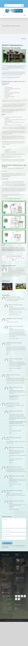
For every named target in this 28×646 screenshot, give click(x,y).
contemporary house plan (11, 250)
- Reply (19, 297)
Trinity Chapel (5, 611)
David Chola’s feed (6, 592)
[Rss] (16, 596)
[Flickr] (19, 599)
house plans (23, 250)
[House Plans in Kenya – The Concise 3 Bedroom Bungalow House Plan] (17, 567)
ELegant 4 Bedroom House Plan (22, 560)
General (3, 244)
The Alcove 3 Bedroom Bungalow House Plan (7, 604)
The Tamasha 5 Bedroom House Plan (7, 600)
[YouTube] (16, 599)
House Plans (12, 247)
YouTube (16, 247)
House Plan (19, 250)
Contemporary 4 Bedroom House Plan (13, 249)
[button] (3, 287)
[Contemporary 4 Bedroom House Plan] (14, 56)
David (4, 247)
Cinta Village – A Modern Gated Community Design (7, 608)
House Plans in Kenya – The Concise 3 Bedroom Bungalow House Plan (22, 569)
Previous (22, 38)
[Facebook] (19, 596)
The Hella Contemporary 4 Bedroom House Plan (7, 596)
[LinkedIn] (25, 596)
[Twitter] (22, 596)
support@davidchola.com (14, 2)
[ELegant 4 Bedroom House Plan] (17, 560)
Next (25, 38)
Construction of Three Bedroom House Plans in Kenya (20, 578)
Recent (20, 555)
